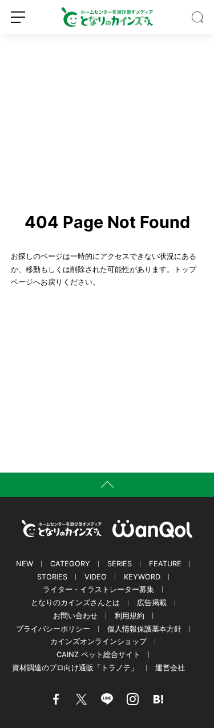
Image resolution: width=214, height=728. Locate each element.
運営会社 (170, 667)
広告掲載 (152, 602)
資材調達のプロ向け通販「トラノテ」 (75, 667)
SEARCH (197, 17)
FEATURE (165, 563)
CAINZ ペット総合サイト (98, 654)
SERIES (119, 563)
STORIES (52, 577)
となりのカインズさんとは (75, 602)
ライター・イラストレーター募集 (98, 589)
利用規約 (129, 615)
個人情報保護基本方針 (144, 629)
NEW (24, 563)
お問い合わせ (75, 615)
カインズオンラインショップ (98, 641)
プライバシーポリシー (53, 629)
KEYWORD (142, 577)
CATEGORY (70, 563)
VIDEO (95, 577)
